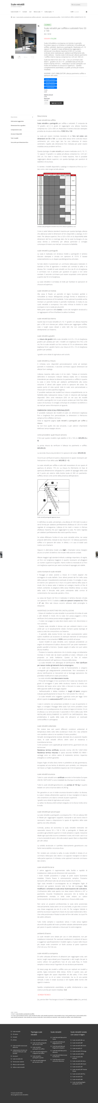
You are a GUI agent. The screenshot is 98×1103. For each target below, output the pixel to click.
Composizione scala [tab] (16, 130)
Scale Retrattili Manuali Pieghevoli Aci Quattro (59, 1047)
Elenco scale (37, 12)
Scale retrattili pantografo (17, 1017)
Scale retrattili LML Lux (78, 1040)
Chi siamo (15, 1034)
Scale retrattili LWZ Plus (78, 1074)
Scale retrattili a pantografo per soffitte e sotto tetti (28, 17)
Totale (45, 90)
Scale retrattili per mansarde (50, 1017)
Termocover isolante (18, 1062)
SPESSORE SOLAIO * (50, 82)
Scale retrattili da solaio (34, 1015)
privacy (15, 1040)
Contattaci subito (72, 999)
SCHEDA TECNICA (43, 995)
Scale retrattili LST (77, 1048)
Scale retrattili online (81, 1015)
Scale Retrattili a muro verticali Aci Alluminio (58, 1060)
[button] (38, 26)
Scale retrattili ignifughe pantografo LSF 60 (78, 1083)
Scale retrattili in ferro (59, 1015)
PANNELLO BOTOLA (50, 85)
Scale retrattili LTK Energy (79, 1051)
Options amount (48, 95)
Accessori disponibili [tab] (16, 134)
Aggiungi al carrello (57, 103)
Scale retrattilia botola (76, 1017)
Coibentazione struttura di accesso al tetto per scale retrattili (20, 1051)
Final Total (47, 98)
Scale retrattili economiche (47, 1015)
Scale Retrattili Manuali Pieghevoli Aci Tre (59, 1042)
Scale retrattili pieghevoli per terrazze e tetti (39, 1061)
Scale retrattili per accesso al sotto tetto (33, 1017)
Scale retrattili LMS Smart (79, 1045)
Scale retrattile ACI (18, 1059)
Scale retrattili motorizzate (40, 1040)
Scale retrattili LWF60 (78, 1054)
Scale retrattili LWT (77, 1067)
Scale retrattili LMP (77, 1043)
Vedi (65, 990)
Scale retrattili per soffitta (64, 1017)
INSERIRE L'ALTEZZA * (50, 79)
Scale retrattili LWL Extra (79, 1061)
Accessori (15, 1056)
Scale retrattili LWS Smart (79, 1064)
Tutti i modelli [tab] (14, 138)
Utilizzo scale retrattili (18, 1067)
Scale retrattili (17, 4)
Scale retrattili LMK (77, 1079)
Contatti (25, 12)
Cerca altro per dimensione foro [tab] (19, 142)
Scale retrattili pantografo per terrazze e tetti (39, 1043)
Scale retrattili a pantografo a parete (38, 1057)
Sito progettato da (16, 1095)
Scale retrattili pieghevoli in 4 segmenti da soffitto (40, 1052)
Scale (14, 1015)
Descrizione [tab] (14, 117)
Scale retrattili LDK (77, 1076)
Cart (30, 12)
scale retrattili (56, 151)
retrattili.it (25, 1095)
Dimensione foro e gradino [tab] (18, 125)
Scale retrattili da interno (22, 1015)
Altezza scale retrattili (18, 1064)
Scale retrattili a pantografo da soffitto (51, 17)
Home (14, 17)
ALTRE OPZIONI (50, 87)
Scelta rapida (48, 12)
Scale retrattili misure (70, 1015)
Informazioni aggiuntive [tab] (17, 121)
